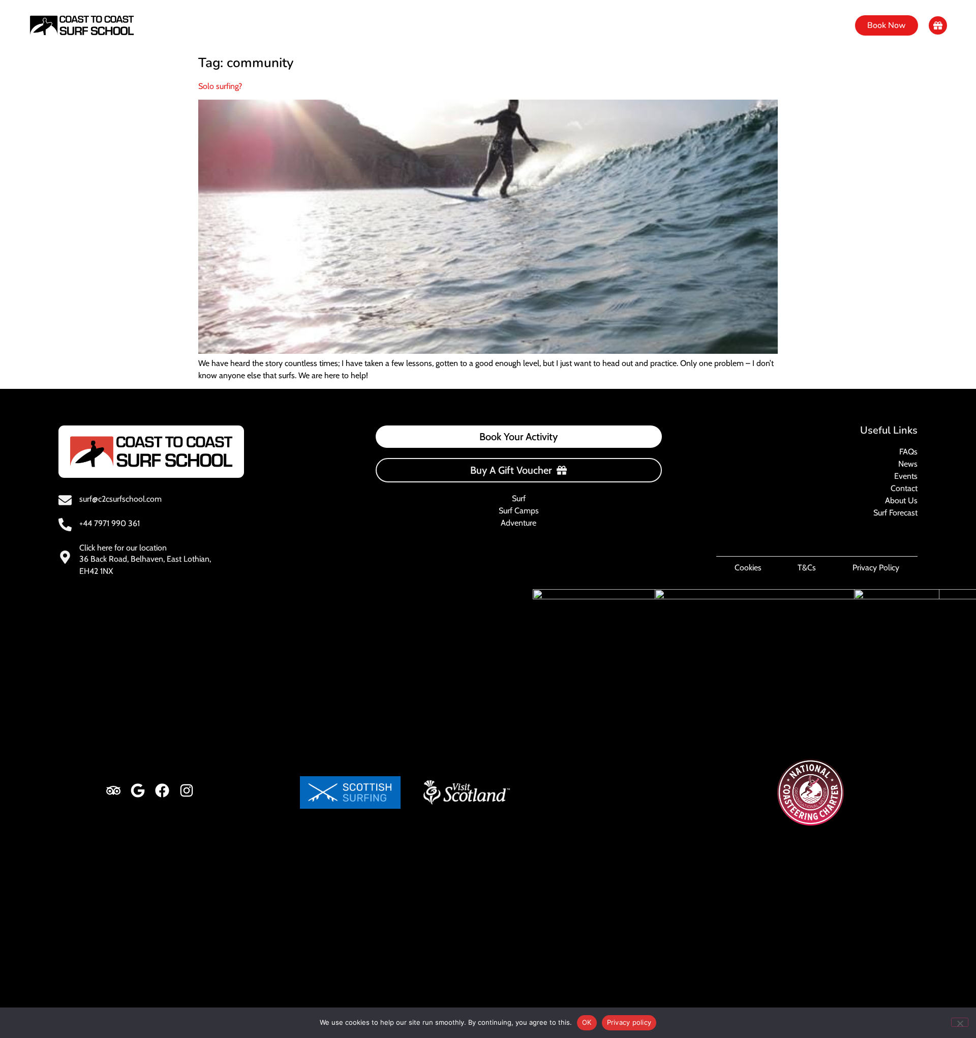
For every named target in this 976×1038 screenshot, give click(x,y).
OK (587, 1022)
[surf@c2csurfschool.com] (65, 500)
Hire (507, 25)
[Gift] (938, 25)
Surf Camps (398, 25)
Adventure (459, 25)
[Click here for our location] (65, 557)
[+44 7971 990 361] (65, 524)
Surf (348, 25)
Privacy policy (629, 1022)
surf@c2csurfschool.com (120, 499)
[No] (959, 1022)
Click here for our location (123, 548)
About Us (553, 25)
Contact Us (611, 25)
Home (308, 25)
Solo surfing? (220, 86)
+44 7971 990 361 (109, 523)
